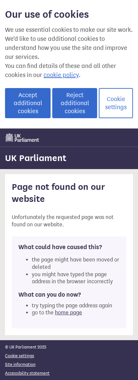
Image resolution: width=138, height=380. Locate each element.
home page (68, 312)
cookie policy (61, 75)
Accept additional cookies (28, 103)
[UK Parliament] (22, 137)
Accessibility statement (27, 373)
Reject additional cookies (75, 103)
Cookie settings (116, 103)
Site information (20, 364)
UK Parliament (35, 158)
